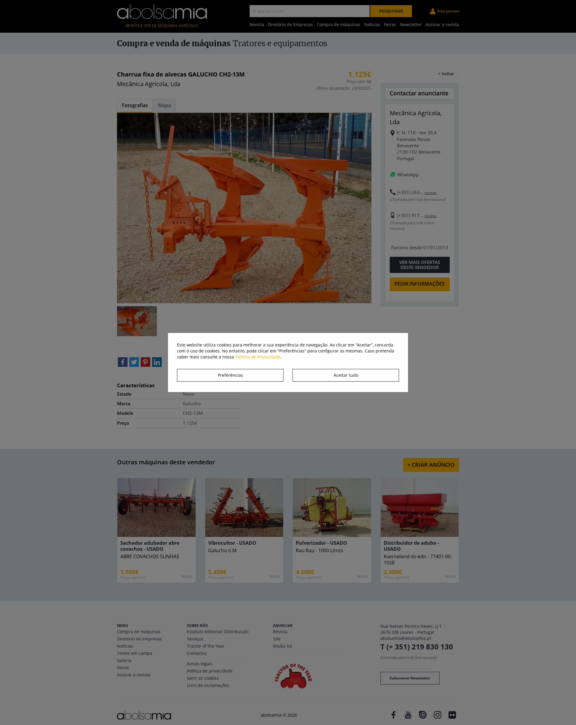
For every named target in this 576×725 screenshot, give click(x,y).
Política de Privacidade (257, 357)
